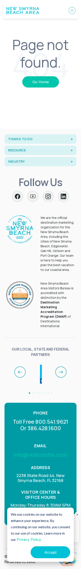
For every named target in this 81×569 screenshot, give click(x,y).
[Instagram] (48, 196)
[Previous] (20, 372)
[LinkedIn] (63, 196)
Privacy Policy (29, 539)
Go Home (40, 82)
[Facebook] (17, 196)
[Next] (60, 372)
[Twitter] (32, 196)
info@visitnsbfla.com (40, 455)
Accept (50, 552)
